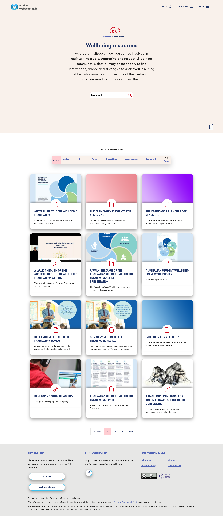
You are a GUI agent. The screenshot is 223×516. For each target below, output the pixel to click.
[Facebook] (89, 473)
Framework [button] (151, 159)
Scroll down (211, 131)
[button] (166, 7)
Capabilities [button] (111, 159)
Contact (172, 460)
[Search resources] (130, 95)
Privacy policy (148, 465)
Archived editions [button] (47, 487)
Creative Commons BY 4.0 (125, 502)
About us (146, 460)
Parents (107, 36)
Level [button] (81, 159)
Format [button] (95, 159)
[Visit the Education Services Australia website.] (164, 476)
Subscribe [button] (47, 476)
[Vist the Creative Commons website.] (149, 476)
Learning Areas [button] (131, 159)
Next (131, 431)
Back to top (211, 506)
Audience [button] (67, 159)
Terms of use (174, 465)
